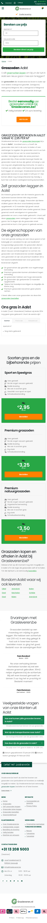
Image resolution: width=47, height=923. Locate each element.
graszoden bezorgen (31, 141)
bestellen (33, 571)
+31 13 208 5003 (15, 849)
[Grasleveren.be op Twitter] (14, 881)
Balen (31, 589)
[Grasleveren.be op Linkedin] (18, 881)
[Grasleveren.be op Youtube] (21, 881)
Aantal (7, 321)
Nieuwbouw (32, 321)
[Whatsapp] (15, 2)
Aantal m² (8, 29)
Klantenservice (32, 918)
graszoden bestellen (10, 298)
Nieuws (29, 831)
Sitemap (21, 918)
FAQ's (12, 918)
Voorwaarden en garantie (32, 802)
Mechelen (16, 593)
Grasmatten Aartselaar (35, 824)
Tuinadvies (30, 833)
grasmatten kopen (16, 72)
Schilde (32, 593)
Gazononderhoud (9, 815)
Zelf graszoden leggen (11, 807)
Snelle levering (25, 14)
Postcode (19, 321)
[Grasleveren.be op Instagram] (6, 881)
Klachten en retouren (11, 835)
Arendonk (16, 589)
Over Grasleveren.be (11, 824)
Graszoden (7, 804)
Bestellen (23, 119)
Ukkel (4, 589)
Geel (4, 593)
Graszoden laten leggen (12, 809)
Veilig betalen (8, 832)
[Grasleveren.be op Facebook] (3, 881)
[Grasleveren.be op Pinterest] (10, 881)
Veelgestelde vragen (11, 827)
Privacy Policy (31, 806)
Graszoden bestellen (11, 812)
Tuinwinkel (30, 836)
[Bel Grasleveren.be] (2, 3)
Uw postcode (9, 39)
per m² (24, 410)
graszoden (10, 218)
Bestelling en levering (11, 830)
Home (4, 61)
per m (23, 531)
